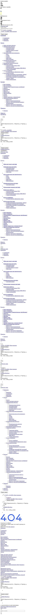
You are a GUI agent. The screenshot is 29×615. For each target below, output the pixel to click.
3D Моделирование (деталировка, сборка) (16, 74)
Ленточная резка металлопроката (11, 53)
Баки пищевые (6, 84)
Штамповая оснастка (6, 568)
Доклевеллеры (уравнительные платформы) (13, 86)
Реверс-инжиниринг (11, 79)
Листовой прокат (10, 47)
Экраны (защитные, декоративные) (11, 97)
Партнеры (5, 39)
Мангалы (5, 90)
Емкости (5, 88)
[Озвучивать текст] (1, 22)
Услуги (2, 43)
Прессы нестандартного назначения (9, 573)
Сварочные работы (8, 64)
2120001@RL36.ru (5, 135)
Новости (3, 113)
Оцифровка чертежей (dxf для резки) (15, 75)
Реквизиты (6, 40)
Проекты (3, 108)
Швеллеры (8, 51)
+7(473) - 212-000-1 (7, 30)
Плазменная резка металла (9, 60)
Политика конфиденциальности (8, 606)
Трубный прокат (10, 49)
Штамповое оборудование (7, 569)
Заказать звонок (4, 132)
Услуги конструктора (8, 73)
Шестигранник (9, 59)
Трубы (7, 55)
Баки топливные (7, 85)
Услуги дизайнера (7, 70)
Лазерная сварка (10, 66)
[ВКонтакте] (3, 116)
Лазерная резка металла (9, 46)
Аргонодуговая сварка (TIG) (13, 65)
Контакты (3, 114)
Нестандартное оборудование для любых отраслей (13, 574)
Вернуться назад (4, 526)
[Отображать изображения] (1, 17)
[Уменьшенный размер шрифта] (1, 2)
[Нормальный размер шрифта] (1, 3)
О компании (6, 38)
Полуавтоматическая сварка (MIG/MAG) (16, 68)
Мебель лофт (6, 92)
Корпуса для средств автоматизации (15, 105)
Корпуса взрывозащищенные (13, 100)
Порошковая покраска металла (10, 63)
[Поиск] (2, 120)
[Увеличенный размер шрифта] (2, 5)
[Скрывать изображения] (1, 19)
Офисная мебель (7, 93)
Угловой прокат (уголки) (12, 50)
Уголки (8, 56)
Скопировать (4, 150)
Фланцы (5, 95)
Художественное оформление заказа (15, 72)
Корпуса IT (9, 99)
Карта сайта (3, 607)
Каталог (3, 82)
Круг (7, 54)
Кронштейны (6, 89)
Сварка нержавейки (11, 69)
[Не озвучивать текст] (1, 23)
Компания (3, 35)
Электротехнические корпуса (10, 98)
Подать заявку (4, 34)
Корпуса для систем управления (14, 104)
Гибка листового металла (9, 45)
